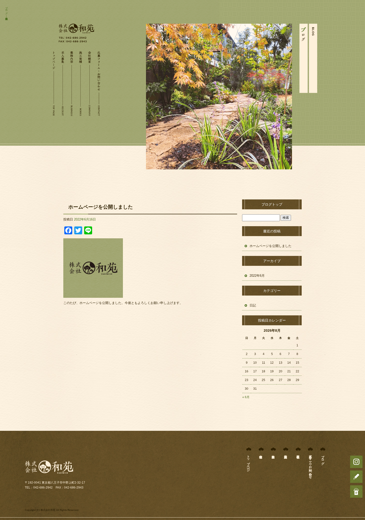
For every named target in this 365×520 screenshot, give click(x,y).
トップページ (53, 82)
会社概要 (90, 82)
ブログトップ (271, 204)
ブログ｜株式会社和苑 (6, 10)
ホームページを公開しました (100, 207)
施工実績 (81, 82)
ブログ (323, 458)
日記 (253, 305)
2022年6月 (257, 275)
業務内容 (72, 82)
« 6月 (246, 397)
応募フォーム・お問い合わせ (99, 82)
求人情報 (63, 82)
